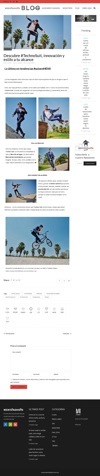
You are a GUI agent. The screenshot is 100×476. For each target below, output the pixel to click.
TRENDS (55, 446)
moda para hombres (53, 293)
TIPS (53, 441)
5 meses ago (85, 98)
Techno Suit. (9, 90)
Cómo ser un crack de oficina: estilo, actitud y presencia (87, 50)
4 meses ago (85, 62)
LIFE (53, 424)
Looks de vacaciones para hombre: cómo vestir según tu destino (87, 117)
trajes (47, 297)
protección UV (11, 297)
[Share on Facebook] (11, 280)
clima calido (15, 293)
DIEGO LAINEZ (57, 419)
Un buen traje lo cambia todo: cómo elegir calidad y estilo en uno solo (86, 83)
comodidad (28, 293)
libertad (39, 293)
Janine (19, 63)
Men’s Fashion (50, 88)
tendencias (36, 297)
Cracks (54, 415)
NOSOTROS (56, 428)
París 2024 (56, 432)
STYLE (54, 437)
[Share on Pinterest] (19, 280)
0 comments (30, 63)
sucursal (27, 268)
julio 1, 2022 (8, 63)
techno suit (24, 297)
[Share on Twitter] (14, 280)
